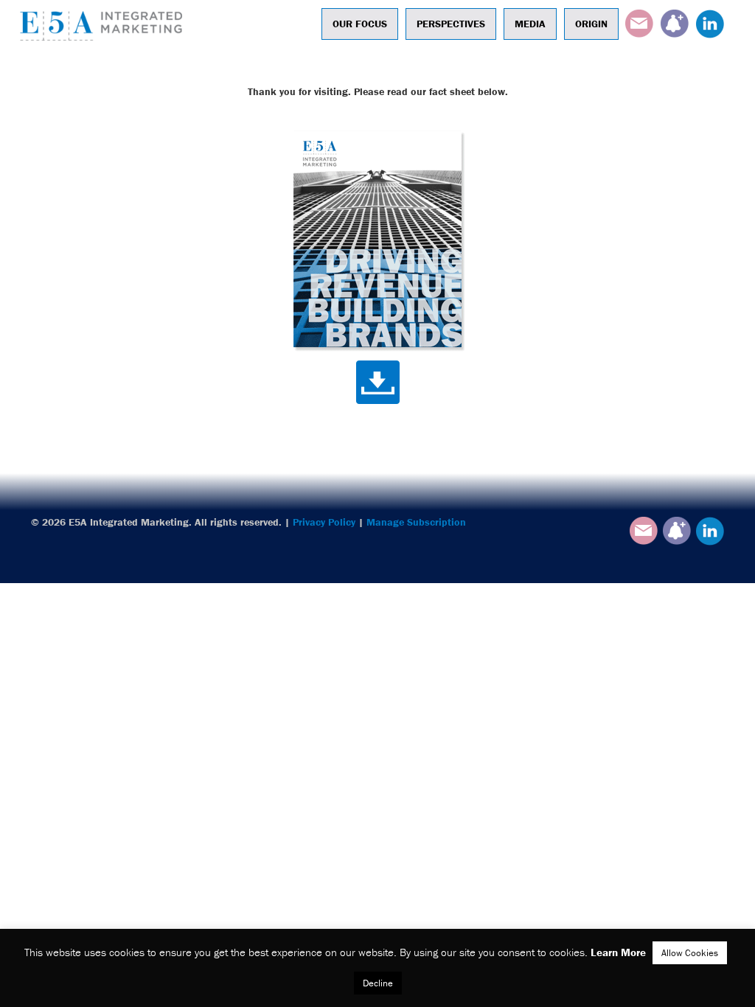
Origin (591, 23)
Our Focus (360, 23)
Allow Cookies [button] (689, 953)
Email (639, 23)
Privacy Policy (324, 522)
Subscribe (675, 23)
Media (530, 23)
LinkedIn (710, 23)
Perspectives (451, 23)
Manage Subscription (416, 522)
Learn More (618, 952)
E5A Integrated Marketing (104, 26)
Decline (378, 983)
